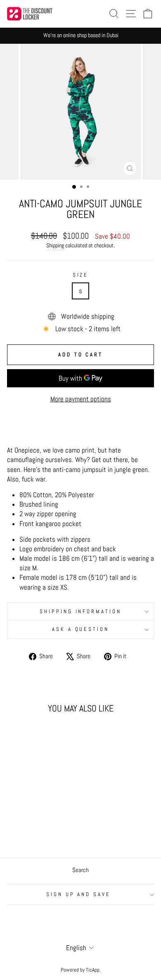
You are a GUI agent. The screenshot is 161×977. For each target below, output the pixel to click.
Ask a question (80, 629)
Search (80, 870)
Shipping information (81, 611)
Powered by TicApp (80, 970)
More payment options (80, 399)
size (81, 274)
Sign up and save (78, 894)
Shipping (55, 245)
